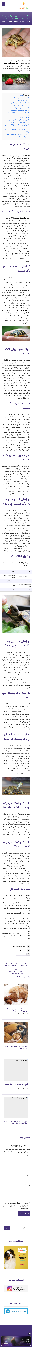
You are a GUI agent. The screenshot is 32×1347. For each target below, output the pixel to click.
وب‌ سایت (27, 1194)
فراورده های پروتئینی (20, 310)
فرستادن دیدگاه (24, 1214)
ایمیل (27, 1185)
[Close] (29, 1333)
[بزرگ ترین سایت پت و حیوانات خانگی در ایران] (24, 6)
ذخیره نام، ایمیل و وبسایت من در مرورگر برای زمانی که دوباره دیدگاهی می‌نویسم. (15, 1205)
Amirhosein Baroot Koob (19, 946)
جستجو (7, 1228)
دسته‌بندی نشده (21, 954)
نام (28, 1176)
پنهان (21, 95)
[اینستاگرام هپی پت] (16, 1288)
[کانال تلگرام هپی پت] (16, 1311)
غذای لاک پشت (20, 218)
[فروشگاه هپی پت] (16, 1257)
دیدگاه (27, 1156)
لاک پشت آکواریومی (11, 63)
